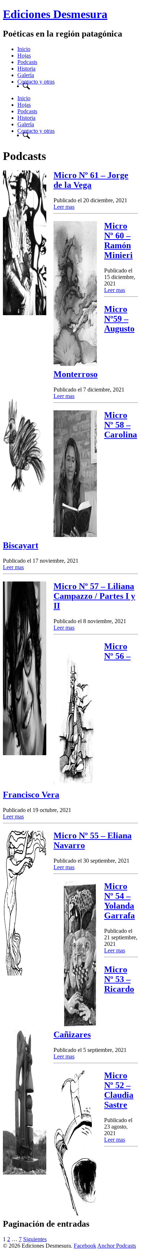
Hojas (24, 55)
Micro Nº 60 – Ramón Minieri (118, 240)
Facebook (85, 1246)
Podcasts (27, 62)
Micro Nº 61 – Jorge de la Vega (91, 180)
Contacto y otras (36, 82)
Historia (26, 68)
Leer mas (64, 207)
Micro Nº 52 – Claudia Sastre (118, 1090)
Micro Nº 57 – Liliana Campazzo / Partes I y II (94, 595)
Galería (25, 75)
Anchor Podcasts (116, 1246)
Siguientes (35, 1239)
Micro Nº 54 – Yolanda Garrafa (119, 900)
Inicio (23, 49)
